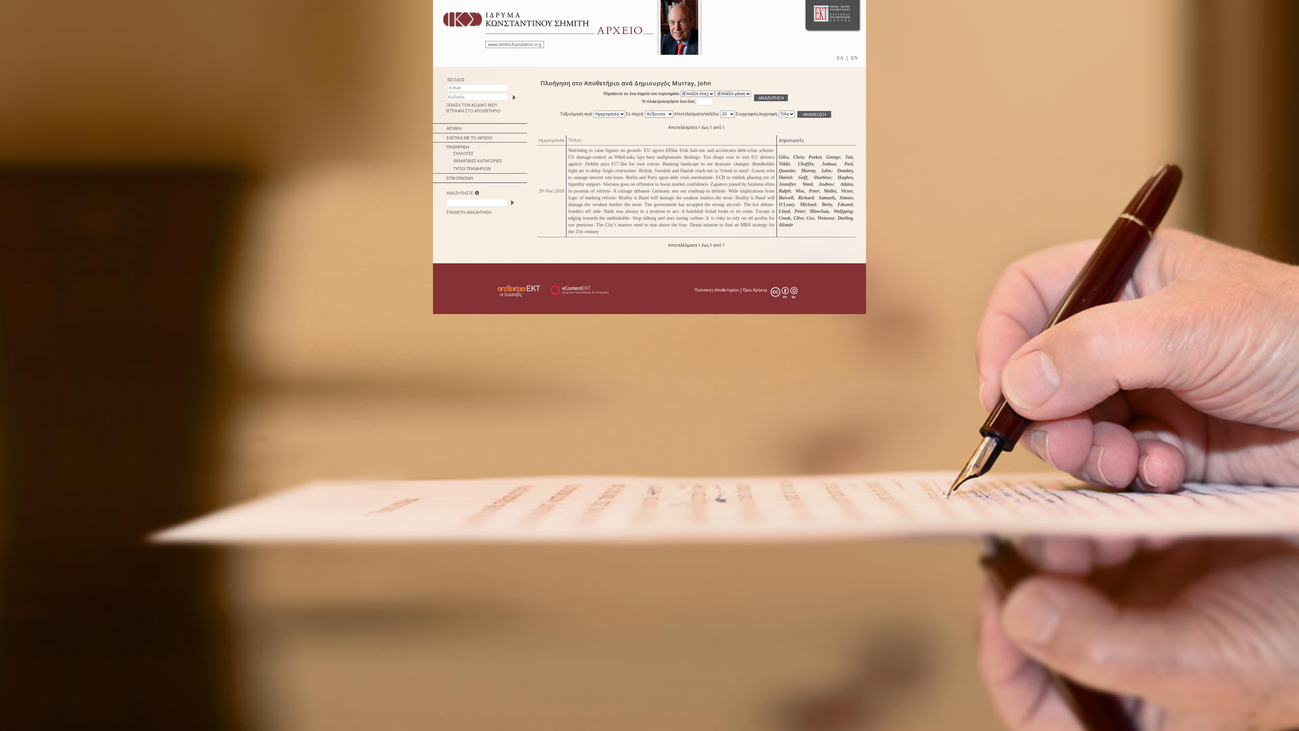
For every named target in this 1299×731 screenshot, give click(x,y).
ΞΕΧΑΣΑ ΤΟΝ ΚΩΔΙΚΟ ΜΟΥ (471, 105)
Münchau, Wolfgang (831, 211)
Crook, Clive (791, 218)
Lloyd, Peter (792, 211)
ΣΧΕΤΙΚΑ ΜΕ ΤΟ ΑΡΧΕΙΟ (470, 138)
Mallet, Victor (838, 191)
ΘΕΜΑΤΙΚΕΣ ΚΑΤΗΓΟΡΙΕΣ (477, 161)
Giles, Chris (791, 157)
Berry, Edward (837, 204)
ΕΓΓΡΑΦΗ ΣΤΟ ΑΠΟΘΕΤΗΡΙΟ (473, 111)
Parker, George (824, 157)
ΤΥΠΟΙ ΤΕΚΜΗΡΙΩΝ (472, 168)
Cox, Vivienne (820, 218)
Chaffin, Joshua (817, 164)
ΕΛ (840, 58)
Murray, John (816, 170)
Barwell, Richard (796, 197)
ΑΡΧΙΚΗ (454, 128)
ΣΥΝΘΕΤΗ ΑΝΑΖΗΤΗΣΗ (469, 212)
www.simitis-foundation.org (514, 44)
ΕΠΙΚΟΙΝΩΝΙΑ (460, 178)
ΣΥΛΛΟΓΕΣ (463, 153)
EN (854, 58)
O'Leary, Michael (797, 204)
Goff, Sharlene (814, 177)
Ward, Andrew (818, 184)
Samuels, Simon (835, 197)
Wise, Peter (807, 191)
